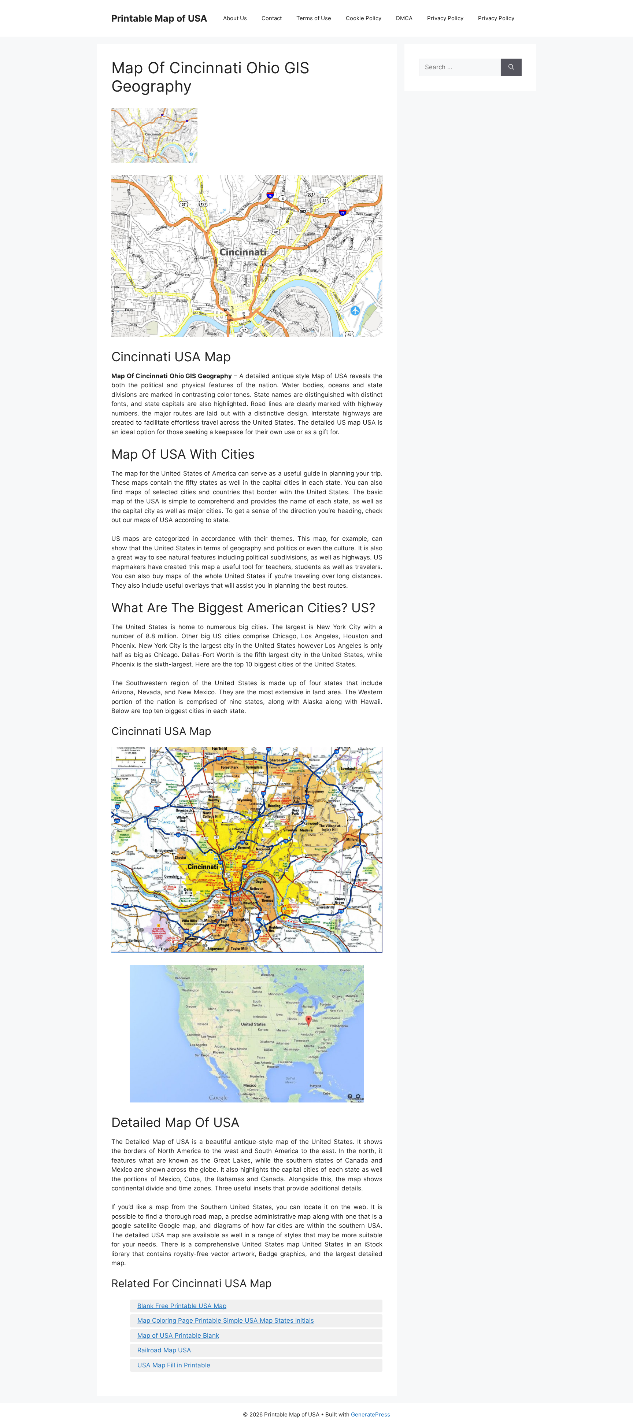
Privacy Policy (445, 18)
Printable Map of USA (159, 18)
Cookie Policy (363, 18)
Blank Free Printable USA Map (181, 1305)
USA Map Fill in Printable (173, 1365)
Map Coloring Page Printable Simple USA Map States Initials (225, 1320)
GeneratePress (370, 1414)
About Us (235, 18)
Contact (272, 18)
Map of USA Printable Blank (178, 1335)
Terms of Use (313, 18)
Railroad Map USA (164, 1350)
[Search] (511, 67)
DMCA (404, 18)
